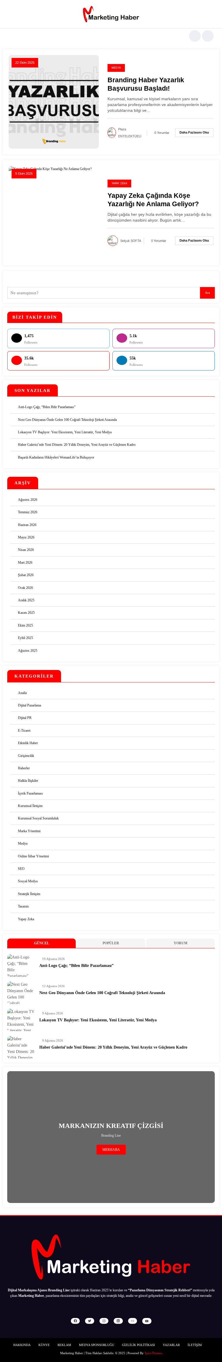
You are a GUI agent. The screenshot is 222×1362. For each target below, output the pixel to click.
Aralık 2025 (26, 600)
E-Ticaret (24, 731)
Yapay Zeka (119, 183)
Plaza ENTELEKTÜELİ (129, 132)
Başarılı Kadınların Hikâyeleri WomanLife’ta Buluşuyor (56, 457)
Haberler (24, 768)
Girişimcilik (26, 756)
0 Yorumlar (161, 132)
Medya (116, 67)
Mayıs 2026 (26, 537)
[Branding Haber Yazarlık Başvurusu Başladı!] (54, 101)
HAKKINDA (22, 1345)
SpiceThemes (153, 1353)
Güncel (41, 943)
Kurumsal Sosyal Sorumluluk (38, 818)
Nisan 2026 (26, 550)
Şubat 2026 (26, 575)
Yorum (180, 943)
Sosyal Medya (28, 881)
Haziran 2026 (27, 525)
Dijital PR (25, 718)
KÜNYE (44, 1345)
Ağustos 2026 (27, 500)
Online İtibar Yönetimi (33, 856)
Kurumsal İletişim (30, 806)
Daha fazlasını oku (194, 132)
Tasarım (23, 906)
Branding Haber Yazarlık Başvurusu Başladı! (146, 84)
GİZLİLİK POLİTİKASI (138, 1345)
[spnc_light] (208, 36)
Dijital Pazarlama (29, 705)
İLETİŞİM (195, 1345)
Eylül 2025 (25, 638)
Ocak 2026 (25, 588)
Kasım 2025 (26, 613)
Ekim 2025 (25, 625)
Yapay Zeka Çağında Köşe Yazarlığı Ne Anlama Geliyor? (153, 200)
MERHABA (111, 1150)
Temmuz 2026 (27, 512)
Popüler (111, 943)
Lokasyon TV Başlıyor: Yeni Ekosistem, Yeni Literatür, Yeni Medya (65, 432)
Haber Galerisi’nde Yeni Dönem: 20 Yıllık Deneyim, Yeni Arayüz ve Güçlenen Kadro (77, 445)
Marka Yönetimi (29, 831)
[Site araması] (195, 36)
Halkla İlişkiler (28, 781)
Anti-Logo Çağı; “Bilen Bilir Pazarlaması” (46, 407)
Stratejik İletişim (29, 894)
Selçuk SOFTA (130, 240)
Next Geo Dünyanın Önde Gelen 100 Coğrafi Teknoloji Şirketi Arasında (67, 420)
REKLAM (64, 1345)
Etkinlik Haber (28, 743)
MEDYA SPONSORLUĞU (96, 1345)
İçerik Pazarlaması (30, 793)
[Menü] (11, 36)
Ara (207, 292)
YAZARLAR (171, 1345)
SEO (21, 869)
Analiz (22, 693)
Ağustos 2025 (27, 651)
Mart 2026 (25, 562)
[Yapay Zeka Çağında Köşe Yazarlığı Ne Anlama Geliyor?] (50, 169)
